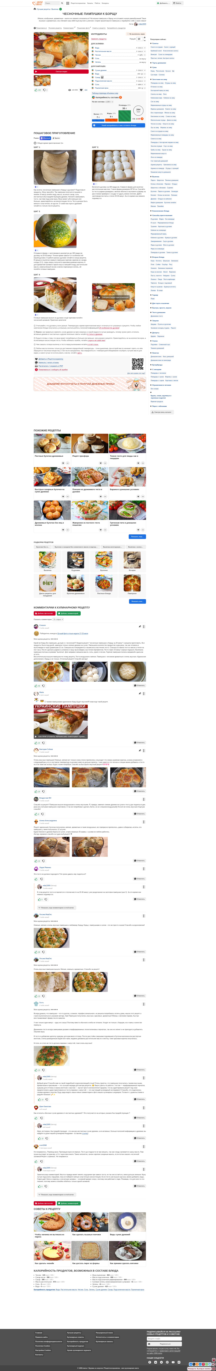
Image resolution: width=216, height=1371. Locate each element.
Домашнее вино (156, 356)
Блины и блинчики (157, 184)
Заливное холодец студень (160, 328)
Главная (38, 1333)
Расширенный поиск (104, 1333)
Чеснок (98, 55)
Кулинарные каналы (104, 1341)
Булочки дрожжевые (75, 593)
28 (39, 952)
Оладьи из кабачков (165, 199)
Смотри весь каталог (162, 412)
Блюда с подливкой (165, 283)
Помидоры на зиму (157, 83)
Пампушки (132, 593)
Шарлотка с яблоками (158, 188)
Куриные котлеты (170, 287)
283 (86, 90)
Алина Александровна (48, 820)
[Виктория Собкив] (36, 750)
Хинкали (153, 268)
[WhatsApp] (206, 1364)
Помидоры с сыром (157, 380)
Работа (97, 3)
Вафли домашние (157, 202)
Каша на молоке (156, 272)
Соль (97, 58)
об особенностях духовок (109, 328)
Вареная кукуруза (157, 401)
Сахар (97, 77)
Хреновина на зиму (170, 164)
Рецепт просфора (80, 456)
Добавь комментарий (69, 613)
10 (39, 743)
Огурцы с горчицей (172, 168)
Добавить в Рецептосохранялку (51, 359)
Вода (97, 48)
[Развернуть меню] (214, 1369)
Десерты (155, 333)
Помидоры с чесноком (158, 373)
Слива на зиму (171, 116)
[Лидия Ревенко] (36, 868)
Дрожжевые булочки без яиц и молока (49, 524)
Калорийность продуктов (116, 28)
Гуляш (173, 275)
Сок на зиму (155, 101)
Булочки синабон (170, 202)
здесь (79, 353)
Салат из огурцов (157, 47)
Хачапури (174, 191)
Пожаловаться (41, 28)
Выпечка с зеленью (136, 547)
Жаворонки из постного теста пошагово (86, 524)
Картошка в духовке (165, 226)
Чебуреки (166, 275)
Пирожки (167, 184)
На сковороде (169, 219)
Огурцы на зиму (170, 83)
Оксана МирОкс (45, 914)
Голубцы (165, 264)
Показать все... (137, 601)
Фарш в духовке (156, 245)
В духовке (154, 219)
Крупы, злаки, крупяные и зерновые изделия (161, 397)
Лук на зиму (155, 127)
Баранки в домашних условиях (124, 489)
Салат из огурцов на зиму (159, 131)
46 (39, 686)
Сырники (170, 188)
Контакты (39, 1355)
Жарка (161, 219)
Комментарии (69, 28)
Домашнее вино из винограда (161, 360)
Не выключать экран (137, 34)
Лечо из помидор (156, 157)
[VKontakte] (190, 1364)
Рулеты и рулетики (164, 324)
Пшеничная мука (101, 88)
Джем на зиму (172, 120)
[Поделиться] (214, 1364)
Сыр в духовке (168, 241)
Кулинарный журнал (75, 1346)
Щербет (153, 336)
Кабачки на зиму (169, 98)
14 (42, 1100)
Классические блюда (160, 211)
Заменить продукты (98, 39)
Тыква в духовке (172, 252)
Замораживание (156, 241)
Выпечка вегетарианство (113, 547)
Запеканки (174, 261)
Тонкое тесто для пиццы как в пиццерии (124, 457)
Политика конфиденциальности (48, 1341)
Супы (154, 67)
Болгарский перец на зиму (160, 90)
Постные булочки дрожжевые (49, 456)
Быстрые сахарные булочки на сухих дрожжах (49, 490)
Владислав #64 (45, 798)
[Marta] (36, 693)
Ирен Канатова (45, 1106)
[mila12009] (39, 886)
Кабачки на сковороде (158, 230)
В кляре (160, 290)
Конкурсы (105, 3)
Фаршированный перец (158, 234)
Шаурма (153, 324)
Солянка (161, 75)
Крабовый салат (156, 51)
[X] (194, 1364)
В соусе (153, 223)
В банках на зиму (157, 87)
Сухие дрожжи (100, 70)
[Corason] (36, 626)
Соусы (155, 341)
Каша (152, 261)
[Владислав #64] (36, 799)
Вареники (172, 272)
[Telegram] (209, 1364)
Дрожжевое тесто (157, 316)
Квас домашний (168, 356)
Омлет (165, 272)
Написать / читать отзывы (49, 362)
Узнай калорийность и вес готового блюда (119, 125)
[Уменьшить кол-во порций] (145, 40)
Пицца (160, 279)
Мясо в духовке (168, 245)
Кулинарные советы (75, 1337)
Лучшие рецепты (74, 1333)
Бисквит (153, 195)
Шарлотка (160, 180)
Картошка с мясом (171, 380)
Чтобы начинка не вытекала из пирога (49, 1236)
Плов (152, 264)
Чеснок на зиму (156, 124)
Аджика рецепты (156, 164)
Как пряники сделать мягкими (124, 1263)
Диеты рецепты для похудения (47, 594)
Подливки (154, 344)
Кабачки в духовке (157, 237)
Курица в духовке (171, 237)
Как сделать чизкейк (44, 1263)
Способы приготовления (162, 215)
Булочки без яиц (43, 547)
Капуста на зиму (168, 124)
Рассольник (160, 71)
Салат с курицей (169, 47)
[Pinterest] (203, 1364)
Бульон (168, 71)
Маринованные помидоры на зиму (162, 135)
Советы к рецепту (99, 28)
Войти (178, 3)
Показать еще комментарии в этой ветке (57, 908)
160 (39, 90)
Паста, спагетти (156, 275)
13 (39, 861)
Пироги (153, 180)
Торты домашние (159, 63)
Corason (42, 625)
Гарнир (155, 295)
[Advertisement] (165, 22)
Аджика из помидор (157, 168)
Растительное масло (103, 51)
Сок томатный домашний (159, 161)
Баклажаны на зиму (157, 116)
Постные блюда (104, 593)
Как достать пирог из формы (86, 1263)
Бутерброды (157, 365)
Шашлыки (166, 261)
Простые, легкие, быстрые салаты (162, 58)
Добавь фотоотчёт (45, 613)
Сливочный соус (164, 344)
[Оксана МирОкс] (36, 915)
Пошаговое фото (84, 28)
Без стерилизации (157, 113)
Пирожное (160, 336)
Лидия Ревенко (45, 867)
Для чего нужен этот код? (136, 373)
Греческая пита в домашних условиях (123, 524)
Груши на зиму (167, 150)
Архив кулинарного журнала (79, 1350)
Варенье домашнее (157, 109)
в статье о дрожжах (94, 334)
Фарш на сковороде (157, 249)
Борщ (153, 71)
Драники (153, 199)
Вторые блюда (158, 257)
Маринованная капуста (158, 153)
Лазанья (153, 279)
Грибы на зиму (156, 150)
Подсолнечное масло (103, 81)
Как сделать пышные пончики (86, 1235)
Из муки (132, 570)
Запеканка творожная (165, 268)
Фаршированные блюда (166, 223)
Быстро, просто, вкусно (161, 308)
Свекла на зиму (156, 139)
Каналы (90, 3)
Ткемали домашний (157, 348)
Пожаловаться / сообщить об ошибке (53, 370)
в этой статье (93, 344)
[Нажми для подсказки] (120, 97)
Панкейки (160, 206)
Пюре (152, 298)
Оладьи (174, 184)
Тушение (154, 226)
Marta (41, 692)
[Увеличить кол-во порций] (145, 37)
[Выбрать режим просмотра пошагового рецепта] (36, 186)
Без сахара (154, 389)
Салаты (155, 43)
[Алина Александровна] (36, 821)
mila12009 (142, 24)
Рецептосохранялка (78, 3)
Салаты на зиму (156, 94)
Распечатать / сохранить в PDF (51, 366)
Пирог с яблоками (159, 406)
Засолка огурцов (156, 146)
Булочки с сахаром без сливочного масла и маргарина (77, 547)
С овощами (156, 369)
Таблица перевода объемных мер (105, 93)
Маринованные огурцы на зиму (161, 105)
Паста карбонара (169, 279)
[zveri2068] (36, 1146)
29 (39, 791)
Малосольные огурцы (158, 120)
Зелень (98, 62)
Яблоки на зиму (169, 113)
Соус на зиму (168, 146)
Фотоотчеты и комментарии (107, 1337)
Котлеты (159, 261)
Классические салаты (170, 51)
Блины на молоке (164, 195)
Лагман (153, 290)
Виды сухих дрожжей (120, 1235)
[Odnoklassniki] (197, 1364)
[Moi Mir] (200, 1364)
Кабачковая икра (156, 98)
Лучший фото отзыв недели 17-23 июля (72, 633)
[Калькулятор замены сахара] (102, 77)
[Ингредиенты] (214, 1360)
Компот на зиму (170, 109)
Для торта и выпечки (160, 303)
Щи (173, 71)
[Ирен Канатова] (36, 1107)
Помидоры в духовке (158, 252)
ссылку (85, 1133)
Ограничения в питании (161, 385)
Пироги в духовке (164, 191)
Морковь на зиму (166, 127)
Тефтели (154, 283)
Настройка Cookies (43, 1350)
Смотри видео (61, 71)
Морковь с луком (171, 377)
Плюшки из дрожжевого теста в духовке (87, 490)
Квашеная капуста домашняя (161, 172)
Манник (153, 206)
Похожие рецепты (55, 28)
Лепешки (174, 195)
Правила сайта (41, 1337)
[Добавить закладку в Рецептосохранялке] (81, 90)
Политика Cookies (42, 1346)
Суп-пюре (154, 75)
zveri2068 (43, 1145)
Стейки (158, 264)
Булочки (153, 191)
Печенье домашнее (171, 180)
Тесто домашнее (158, 312)
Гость (41, 1002)
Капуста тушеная (156, 287)
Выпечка (155, 177)
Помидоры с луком (157, 377)
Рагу (170, 264)
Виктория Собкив (46, 749)
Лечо (164, 94)
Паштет (173, 328)
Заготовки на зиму (159, 79)
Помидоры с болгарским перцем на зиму (165, 142)
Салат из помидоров (165, 54)
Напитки (155, 353)
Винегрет (154, 54)
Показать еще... (137, 536)
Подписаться (165, 1344)
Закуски (155, 321)
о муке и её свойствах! (96, 340)
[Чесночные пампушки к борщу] (42, 80)
